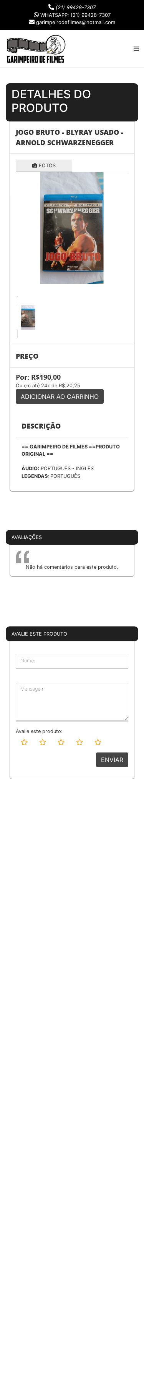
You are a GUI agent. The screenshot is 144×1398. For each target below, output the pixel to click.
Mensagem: (33, 689)
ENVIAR (112, 760)
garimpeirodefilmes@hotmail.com (75, 22)
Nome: (27, 660)
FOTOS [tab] (46, 165)
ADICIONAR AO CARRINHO (60, 396)
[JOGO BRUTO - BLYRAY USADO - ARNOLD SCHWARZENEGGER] (72, 228)
